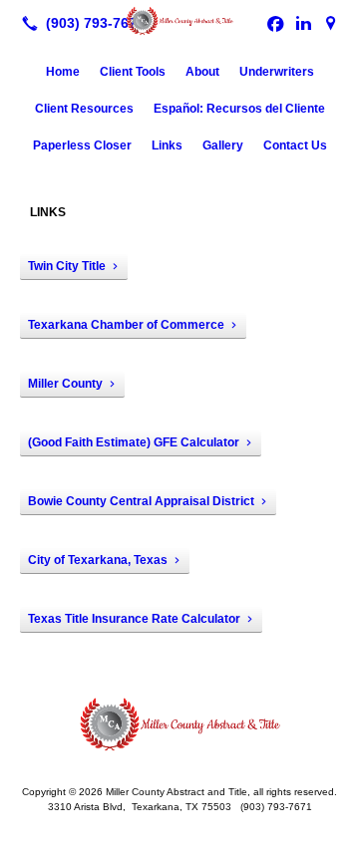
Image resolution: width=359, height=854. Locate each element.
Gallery (222, 145)
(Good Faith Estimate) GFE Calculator (133, 442)
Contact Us (295, 145)
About (202, 72)
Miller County (65, 384)
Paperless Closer (82, 145)
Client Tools (133, 72)
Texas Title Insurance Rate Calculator (134, 619)
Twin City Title (67, 266)
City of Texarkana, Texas (98, 560)
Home (63, 72)
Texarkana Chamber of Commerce (126, 325)
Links (167, 145)
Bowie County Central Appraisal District (141, 501)
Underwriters (276, 72)
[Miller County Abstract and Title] (179, 21)
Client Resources (84, 109)
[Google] (331, 23)
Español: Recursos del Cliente (239, 109)
